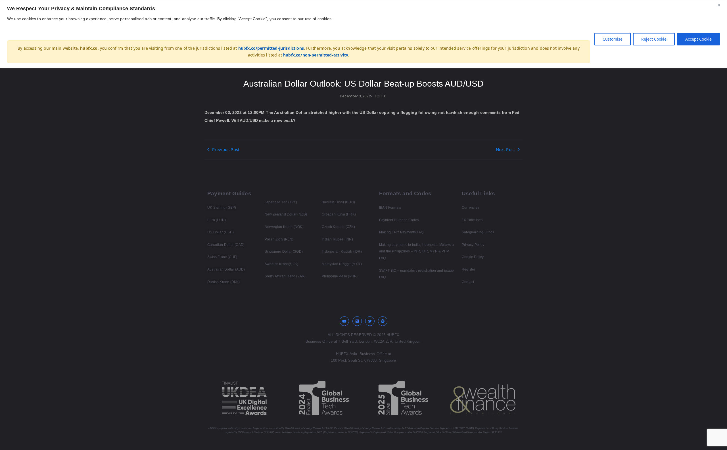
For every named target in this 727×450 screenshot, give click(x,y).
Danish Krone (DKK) (223, 282)
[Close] (721, 4)
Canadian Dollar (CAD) (226, 245)
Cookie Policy (473, 257)
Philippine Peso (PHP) (340, 276)
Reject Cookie (654, 39)
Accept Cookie (698, 39)
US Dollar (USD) (220, 232)
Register (468, 269)
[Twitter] (370, 321)
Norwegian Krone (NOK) (284, 227)
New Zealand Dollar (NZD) (286, 214)
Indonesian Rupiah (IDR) (342, 252)
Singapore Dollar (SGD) (284, 252)
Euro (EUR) (216, 220)
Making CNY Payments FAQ (401, 232)
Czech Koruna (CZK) (338, 227)
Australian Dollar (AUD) (226, 269)
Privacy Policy (473, 245)
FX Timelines (472, 220)
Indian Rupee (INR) (337, 239)
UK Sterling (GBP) (221, 208)
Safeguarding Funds (478, 232)
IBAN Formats (390, 208)
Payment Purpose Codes (399, 220)
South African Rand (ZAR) (285, 276)
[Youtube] (344, 321)
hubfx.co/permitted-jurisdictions (271, 48)
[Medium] (357, 321)
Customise (612, 39)
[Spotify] (383, 321)
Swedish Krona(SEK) (281, 264)
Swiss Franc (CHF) (222, 257)
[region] (363, 34)
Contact (468, 282)
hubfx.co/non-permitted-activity (315, 55)
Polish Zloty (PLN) (279, 239)
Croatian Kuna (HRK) (339, 214)
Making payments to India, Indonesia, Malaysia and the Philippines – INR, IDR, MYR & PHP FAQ (416, 251)
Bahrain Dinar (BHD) (338, 202)
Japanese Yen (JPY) (281, 202)
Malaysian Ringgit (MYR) (342, 264)
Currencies (470, 208)
